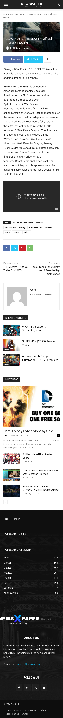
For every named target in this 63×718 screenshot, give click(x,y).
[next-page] (11, 502)
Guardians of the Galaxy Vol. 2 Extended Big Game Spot (46, 270)
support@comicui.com (28, 664)
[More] (47, 59)
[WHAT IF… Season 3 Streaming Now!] (11, 330)
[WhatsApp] (30, 248)
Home (6, 14)
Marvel (7, 335)
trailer (26, 232)
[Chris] (8, 48)
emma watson (35, 227)
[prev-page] (5, 502)
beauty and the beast (23, 222)
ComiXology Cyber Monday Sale (28, 431)
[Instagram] (27, 687)
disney (22, 227)
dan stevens (10, 227)
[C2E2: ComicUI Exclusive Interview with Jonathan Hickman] (11, 475)
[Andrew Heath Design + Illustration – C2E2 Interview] (11, 360)
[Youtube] (44, 687)
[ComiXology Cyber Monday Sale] (31, 406)
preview (16, 232)
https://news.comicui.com (41, 294)
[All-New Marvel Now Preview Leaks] (11, 458)
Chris (15, 48)
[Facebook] (6, 248)
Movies (14, 14)
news (7, 232)
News (6, 350)
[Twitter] (14, 248)
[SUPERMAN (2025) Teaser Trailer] (11, 345)
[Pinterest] (22, 248)
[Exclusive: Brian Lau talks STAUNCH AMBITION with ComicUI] (11, 491)
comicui (39, 222)
